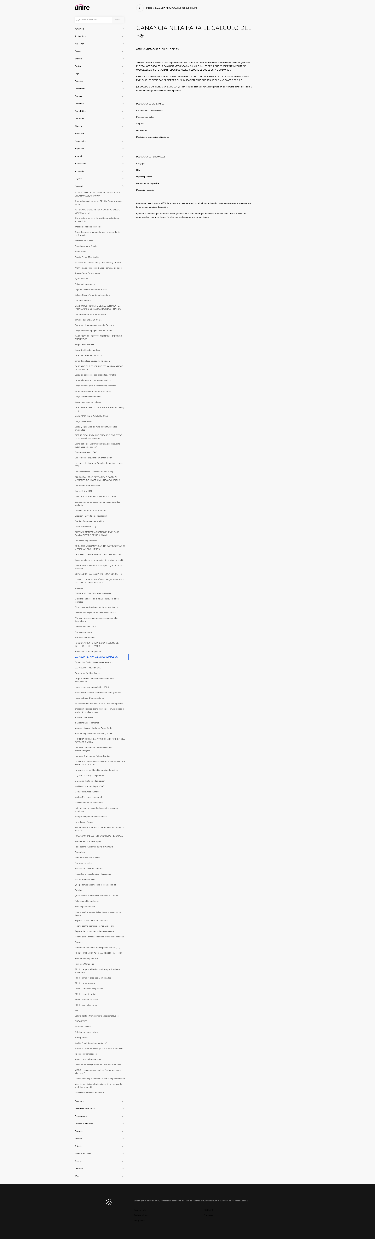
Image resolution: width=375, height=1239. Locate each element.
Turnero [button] (78, 1161)
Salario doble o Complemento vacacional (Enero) (97, 1016)
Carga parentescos (83, 421)
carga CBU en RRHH (84, 344)
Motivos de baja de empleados (89, 802)
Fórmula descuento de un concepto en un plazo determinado (97, 619)
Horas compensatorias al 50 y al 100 (92, 687)
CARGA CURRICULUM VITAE (88, 355)
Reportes (79, 942)
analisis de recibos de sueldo (88, 227)
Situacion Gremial (83, 1026)
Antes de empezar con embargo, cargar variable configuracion (97, 233)
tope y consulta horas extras (88, 1059)
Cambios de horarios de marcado (90, 314)
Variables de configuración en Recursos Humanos (98, 1064)
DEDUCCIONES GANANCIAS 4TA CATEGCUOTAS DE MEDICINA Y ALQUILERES (100, 547)
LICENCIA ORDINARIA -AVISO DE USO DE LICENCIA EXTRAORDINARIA (100, 740)
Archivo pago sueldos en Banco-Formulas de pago (98, 268)
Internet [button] (78, 156)
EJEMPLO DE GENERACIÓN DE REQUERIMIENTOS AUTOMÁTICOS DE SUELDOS (99, 581)
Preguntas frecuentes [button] (85, 1109)
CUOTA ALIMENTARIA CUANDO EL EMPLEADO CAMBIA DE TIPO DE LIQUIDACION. (97, 533)
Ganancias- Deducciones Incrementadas (93, 662)
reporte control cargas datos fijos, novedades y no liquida (98, 913)
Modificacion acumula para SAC (89, 786)
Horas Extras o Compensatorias (89, 698)
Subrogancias (81, 1037)
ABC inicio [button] (79, 29)
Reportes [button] (79, 1131)
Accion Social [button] (81, 36)
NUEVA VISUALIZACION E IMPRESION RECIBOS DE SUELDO (99, 829)
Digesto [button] (78, 126)
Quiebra (78, 890)
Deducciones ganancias (86, 540)
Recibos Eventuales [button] (84, 1123)
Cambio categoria (83, 300)
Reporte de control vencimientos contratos (94, 931)
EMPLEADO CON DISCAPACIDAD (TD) (93, 593)
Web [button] (77, 1176)
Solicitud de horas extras (86, 1032)
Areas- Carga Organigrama (87, 273)
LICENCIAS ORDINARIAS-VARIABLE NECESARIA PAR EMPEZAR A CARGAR (100, 763)
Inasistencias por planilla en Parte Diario (93, 728)
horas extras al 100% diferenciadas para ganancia (98, 692)
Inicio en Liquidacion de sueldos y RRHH (93, 733)
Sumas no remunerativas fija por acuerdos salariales (99, 1048)
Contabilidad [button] (80, 111)
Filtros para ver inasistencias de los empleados (96, 607)
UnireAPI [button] (79, 1168)
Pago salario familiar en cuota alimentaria (94, 847)
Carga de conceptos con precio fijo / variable (95, 375)
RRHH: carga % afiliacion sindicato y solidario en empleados (97, 971)
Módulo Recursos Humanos (87, 792)
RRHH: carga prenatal (85, 983)
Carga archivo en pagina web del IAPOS (93, 330)
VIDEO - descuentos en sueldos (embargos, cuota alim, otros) (98, 1071)
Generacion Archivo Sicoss (87, 673)
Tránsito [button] (78, 1146)
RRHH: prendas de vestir (86, 999)
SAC (77, 1010)
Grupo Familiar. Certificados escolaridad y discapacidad (94, 680)
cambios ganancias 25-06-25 (88, 320)
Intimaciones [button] (80, 163)
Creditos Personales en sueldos (89, 521)
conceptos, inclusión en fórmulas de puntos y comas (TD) (99, 464)
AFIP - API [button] (79, 44)
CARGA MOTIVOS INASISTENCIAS (91, 416)
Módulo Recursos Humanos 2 (88, 797)
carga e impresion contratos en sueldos (93, 380)
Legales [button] (78, 178)
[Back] (140, 8)
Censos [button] (78, 96)
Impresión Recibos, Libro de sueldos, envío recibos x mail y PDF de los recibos (99, 710)
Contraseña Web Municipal (87, 485)
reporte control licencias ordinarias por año (94, 926)
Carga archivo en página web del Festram (94, 325)
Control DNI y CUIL (83, 491)
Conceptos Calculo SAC (86, 452)
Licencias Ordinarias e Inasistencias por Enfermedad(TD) (93, 749)
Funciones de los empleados (88, 651)
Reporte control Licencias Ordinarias (92, 920)
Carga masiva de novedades (88, 402)
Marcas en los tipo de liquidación (90, 781)
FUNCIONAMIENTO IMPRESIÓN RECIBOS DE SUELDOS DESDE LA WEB (97, 644)
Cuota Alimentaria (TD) (85, 527)
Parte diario (80, 852)
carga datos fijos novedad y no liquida (92, 361)
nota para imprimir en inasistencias (91, 816)
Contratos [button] (79, 118)
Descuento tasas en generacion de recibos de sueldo (99, 560)
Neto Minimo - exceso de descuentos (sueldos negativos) (96, 809)
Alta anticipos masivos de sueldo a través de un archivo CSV (97, 219)
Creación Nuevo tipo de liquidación (91, 516)
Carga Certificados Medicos (87, 350)
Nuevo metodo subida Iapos (88, 841)
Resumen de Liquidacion (86, 958)
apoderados (80, 251)
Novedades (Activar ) (84, 822)
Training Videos (141, 1215)
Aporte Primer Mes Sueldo (87, 257)
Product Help (140, 1210)
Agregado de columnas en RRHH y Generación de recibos (98, 202)
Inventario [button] (79, 171)
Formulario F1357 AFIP (85, 626)
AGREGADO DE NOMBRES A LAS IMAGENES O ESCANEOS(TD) (97, 211)
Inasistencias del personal (87, 723)
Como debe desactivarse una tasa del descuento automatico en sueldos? (97, 445)
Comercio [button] (79, 103)
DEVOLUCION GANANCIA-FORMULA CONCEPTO (98, 574)
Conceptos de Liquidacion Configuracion (93, 458)
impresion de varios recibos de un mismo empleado (99, 703)
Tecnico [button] (78, 1138)
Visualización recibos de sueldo (89, 1092)
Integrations (139, 1220)
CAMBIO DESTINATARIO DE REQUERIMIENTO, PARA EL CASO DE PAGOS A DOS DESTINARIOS (98, 307)
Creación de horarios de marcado (90, 510)
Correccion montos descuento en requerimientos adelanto (97, 503)
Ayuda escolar (81, 279)
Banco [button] (78, 51)
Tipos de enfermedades (86, 1054)
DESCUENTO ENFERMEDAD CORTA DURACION (98, 554)
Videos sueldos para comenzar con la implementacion (100, 1078)
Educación (79, 133)
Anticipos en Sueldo (84, 240)
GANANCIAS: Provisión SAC (88, 668)
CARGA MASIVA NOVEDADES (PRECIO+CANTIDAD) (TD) (99, 409)
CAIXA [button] (78, 66)
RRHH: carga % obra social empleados (93, 978)
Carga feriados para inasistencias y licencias (95, 385)
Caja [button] (77, 73)
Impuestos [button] (79, 148)
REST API (208, 1210)
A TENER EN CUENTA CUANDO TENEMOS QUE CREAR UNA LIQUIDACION (97, 194)
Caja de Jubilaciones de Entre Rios (91, 289)
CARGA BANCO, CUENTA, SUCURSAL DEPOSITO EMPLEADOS (98, 337)
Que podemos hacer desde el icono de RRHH (96, 885)
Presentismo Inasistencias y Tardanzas (93, 874)
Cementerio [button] (80, 88)
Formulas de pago (83, 632)
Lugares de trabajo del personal (89, 775)
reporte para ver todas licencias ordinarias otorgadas (99, 937)
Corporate (208, 1215)
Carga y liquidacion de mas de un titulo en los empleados (96, 428)
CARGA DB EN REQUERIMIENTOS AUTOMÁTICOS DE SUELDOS (99, 368)
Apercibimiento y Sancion (86, 246)
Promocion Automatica (85, 879)
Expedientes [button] (80, 141)
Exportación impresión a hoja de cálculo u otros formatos (97, 600)
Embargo (79, 588)
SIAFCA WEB (81, 1021)
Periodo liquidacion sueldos (87, 857)
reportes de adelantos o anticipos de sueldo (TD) (97, 947)
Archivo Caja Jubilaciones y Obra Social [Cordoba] (98, 262)
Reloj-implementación (85, 906)
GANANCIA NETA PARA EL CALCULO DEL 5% (96, 657)
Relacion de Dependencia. (87, 901)
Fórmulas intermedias (85, 637)
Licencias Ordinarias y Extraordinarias (92, 756)
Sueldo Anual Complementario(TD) (91, 1043)
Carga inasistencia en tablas (88, 396)
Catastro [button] (79, 81)
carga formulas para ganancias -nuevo (93, 391)
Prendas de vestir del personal (89, 868)
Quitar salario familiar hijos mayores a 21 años (96, 895)
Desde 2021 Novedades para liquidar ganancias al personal (98, 567)
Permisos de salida (83, 863)
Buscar (118, 19)
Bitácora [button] (78, 59)
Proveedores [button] (81, 1116)
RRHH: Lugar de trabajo (86, 994)
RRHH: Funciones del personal (89, 988)
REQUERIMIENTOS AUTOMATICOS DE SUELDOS (98, 953)
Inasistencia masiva (84, 717)
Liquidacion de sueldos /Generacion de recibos (96, 770)
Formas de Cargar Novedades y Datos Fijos (95, 613)
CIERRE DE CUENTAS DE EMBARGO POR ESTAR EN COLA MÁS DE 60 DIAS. (98, 437)
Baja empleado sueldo (85, 284)
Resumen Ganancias (84, 964)
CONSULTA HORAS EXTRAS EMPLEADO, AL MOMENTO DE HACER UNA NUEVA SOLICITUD (97, 478)
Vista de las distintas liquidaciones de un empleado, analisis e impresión (98, 1085)
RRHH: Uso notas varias (86, 1005)
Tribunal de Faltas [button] (83, 1153)
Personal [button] (79, 186)
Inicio (149, 8)
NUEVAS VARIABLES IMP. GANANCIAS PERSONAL (99, 836)
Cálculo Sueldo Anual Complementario (92, 295)
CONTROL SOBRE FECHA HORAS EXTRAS (95, 496)
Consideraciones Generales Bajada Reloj (94, 471)
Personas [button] (79, 1101)
